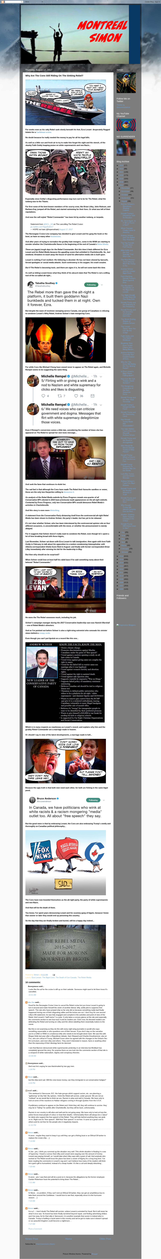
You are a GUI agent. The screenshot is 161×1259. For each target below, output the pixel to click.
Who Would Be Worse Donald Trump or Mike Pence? (127, 449)
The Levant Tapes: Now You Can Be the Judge (128, 330)
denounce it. (69, 492)
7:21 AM (32, 1182)
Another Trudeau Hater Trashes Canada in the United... (127, 518)
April (123, 542)
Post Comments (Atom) (45, 1244)
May (123, 539)
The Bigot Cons (48, 977)
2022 (121, 169)
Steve (30, 1077)
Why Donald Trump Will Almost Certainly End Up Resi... (128, 508)
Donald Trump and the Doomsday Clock (128, 414)
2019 (121, 179)
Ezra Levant (36, 977)
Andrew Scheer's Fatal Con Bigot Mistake (128, 483)
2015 (121, 559)
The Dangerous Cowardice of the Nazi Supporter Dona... (127, 390)
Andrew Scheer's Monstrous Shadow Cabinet (127, 207)
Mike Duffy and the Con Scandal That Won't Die (127, 253)
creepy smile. (45, 633)
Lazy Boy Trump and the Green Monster (127, 476)
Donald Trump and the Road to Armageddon (128, 440)
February (125, 549)
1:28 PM (32, 1069)
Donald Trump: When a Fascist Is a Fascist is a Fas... (128, 458)
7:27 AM (32, 1224)
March (124, 545)
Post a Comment (35, 1229)
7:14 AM (32, 1141)
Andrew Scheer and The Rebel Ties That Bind (128, 237)
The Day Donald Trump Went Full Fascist (127, 245)
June (123, 535)
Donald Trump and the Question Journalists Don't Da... (128, 313)
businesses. (56, 236)
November (125, 191)
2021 (121, 172)
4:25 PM (32, 1083)
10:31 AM (32, 995)
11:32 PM (32, 1125)
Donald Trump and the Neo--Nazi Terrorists (128, 399)
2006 (121, 589)
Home (68, 1238)
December (125, 188)
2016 (121, 556)
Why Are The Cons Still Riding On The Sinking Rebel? (128, 365)
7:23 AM (32, 1201)
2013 (121, 566)
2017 (121, 185)
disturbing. (55, 510)
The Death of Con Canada (66, 977)
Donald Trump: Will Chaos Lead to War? (128, 526)
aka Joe (31, 1002)
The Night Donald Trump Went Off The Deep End (128, 297)
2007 (121, 586)
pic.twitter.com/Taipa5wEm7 (41, 227)
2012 (121, 569)
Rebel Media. (103, 244)
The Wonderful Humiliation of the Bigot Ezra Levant (127, 289)
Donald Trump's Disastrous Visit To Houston (128, 215)
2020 (121, 175)
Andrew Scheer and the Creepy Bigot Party (128, 271)
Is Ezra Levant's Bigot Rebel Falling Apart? (127, 373)
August (124, 201)
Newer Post (31, 1238)
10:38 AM (32, 1056)
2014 (121, 563)
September (126, 198)
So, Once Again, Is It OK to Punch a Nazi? (128, 223)
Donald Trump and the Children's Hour (128, 500)
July (123, 532)
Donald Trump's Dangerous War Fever (128, 407)
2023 (121, 165)
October (124, 195)
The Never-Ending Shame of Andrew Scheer (128, 321)
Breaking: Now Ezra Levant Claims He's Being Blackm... (128, 346)
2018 (121, 182)
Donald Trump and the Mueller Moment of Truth (128, 492)
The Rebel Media (84, 977)
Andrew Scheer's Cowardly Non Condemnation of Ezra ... (127, 356)
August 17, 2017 (66, 229)
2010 (121, 576)
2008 (121, 582)
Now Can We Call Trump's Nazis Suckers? (128, 381)
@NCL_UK (48, 224)
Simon (30, 1133)
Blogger (95, 1254)
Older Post (105, 1238)
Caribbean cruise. (44, 132)
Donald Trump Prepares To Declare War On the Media (128, 468)
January (124, 552)
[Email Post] (53, 975)
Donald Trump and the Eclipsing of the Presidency (128, 304)
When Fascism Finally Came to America (128, 230)
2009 (121, 579)
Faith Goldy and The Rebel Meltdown (127, 338)
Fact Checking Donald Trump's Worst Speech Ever (128, 279)
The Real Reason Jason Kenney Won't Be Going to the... (128, 263)
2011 (121, 573)
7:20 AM (32, 1167)
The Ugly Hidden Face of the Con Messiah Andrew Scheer (128, 432)
